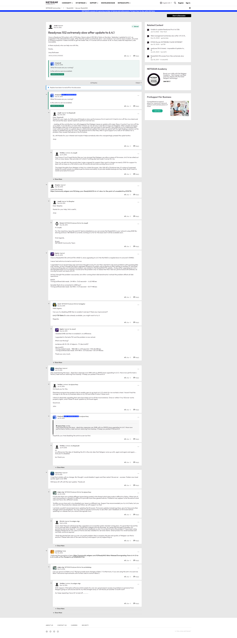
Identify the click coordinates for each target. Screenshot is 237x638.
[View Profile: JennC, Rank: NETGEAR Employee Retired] (54, 305)
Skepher (57, 185)
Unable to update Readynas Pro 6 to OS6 (165, 29)
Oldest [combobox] (139, 82)
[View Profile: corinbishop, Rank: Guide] (52, 552)
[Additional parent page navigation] (63, 8)
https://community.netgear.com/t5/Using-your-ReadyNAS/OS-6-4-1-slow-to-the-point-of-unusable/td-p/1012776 (90, 191)
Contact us (62, 625)
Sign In (188, 3)
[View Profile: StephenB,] (52, 64)
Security (85, 625)
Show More (58, 179)
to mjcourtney (73, 384)
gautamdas (164, 38)
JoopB (55, 25)
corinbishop (58, 551)
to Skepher (70, 201)
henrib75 (164, 52)
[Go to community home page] (52, 2)
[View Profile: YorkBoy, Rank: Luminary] (57, 154)
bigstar (57, 253)
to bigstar (82, 304)
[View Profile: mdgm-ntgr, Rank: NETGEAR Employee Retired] (54, 493)
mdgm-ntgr (60, 492)
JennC (59, 303)
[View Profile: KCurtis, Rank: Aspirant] (57, 522)
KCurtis (62, 521)
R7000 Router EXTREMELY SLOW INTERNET (166, 42)
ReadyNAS (70, 8)
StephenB (58, 63)
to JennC (73, 329)
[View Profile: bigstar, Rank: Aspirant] (52, 254)
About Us (49, 625)
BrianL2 (62, 223)
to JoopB (74, 153)
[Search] (175, 3)
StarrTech (163, 31)
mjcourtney (58, 368)
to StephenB (71, 113)
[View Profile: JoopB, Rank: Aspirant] (50, 26)
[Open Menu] (190, 8)
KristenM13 (164, 59)
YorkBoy (62, 152)
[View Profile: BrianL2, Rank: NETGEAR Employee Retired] (57, 224)
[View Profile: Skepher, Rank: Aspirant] (52, 186)
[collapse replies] (46, 94)
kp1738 (163, 44)
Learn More (157, 110)
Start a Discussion (179, 16)
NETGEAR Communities (53, 8)
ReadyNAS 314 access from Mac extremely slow (167, 56)
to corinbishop (86, 567)
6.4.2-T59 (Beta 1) (59, 315)
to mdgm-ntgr (75, 521)
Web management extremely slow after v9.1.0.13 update (168, 36)
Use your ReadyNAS (81, 8)
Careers (74, 625)
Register (181, 3)
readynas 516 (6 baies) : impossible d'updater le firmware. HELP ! (167, 48)
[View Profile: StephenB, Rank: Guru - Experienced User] (52, 95)
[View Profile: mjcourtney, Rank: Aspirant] (52, 369)
